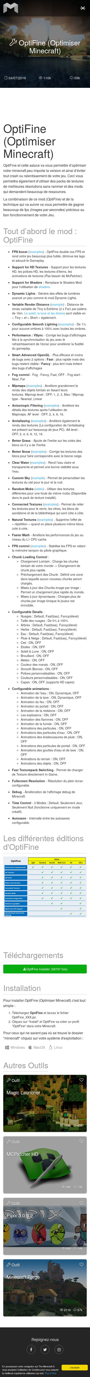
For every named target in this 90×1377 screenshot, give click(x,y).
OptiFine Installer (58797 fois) (47, 969)
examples (36, 251)
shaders (44, 287)
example (57, 304)
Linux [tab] (57, 1047)
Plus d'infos (50, 1373)
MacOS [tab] (39, 1047)
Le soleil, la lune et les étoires (44, 313)
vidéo (39, 489)
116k (47, 77)
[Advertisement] (45, 104)
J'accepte (75, 1367)
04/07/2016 (17, 77)
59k (77, 77)
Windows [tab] (17, 1047)
